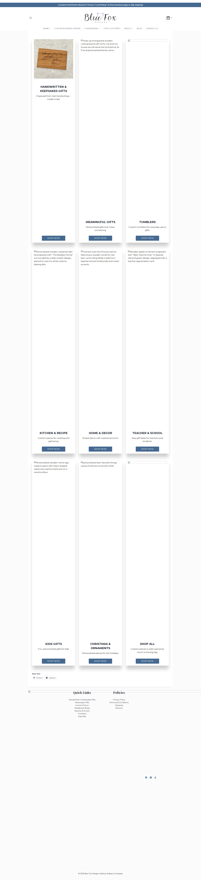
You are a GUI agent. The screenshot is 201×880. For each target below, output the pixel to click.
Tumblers (82, 714)
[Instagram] (151, 778)
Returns (119, 708)
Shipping (119, 705)
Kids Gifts (82, 716)
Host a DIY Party (112, 28)
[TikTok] (155, 778)
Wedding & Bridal (82, 708)
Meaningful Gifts (82, 702)
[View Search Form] (30, 18)
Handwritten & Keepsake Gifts (82, 700)
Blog (139, 28)
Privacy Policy (119, 700)
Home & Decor (82, 705)
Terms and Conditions (119, 702)
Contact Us (152, 28)
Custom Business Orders (67, 28)
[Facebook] (146, 778)
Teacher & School (82, 711)
